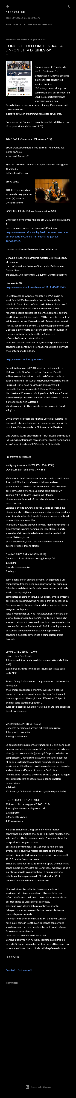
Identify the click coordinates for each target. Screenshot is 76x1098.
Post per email (24, 970)
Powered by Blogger (41, 1087)
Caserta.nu (15, 12)
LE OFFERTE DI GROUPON (37, 24)
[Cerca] (68, 5)
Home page (12, 24)
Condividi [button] (10, 970)
